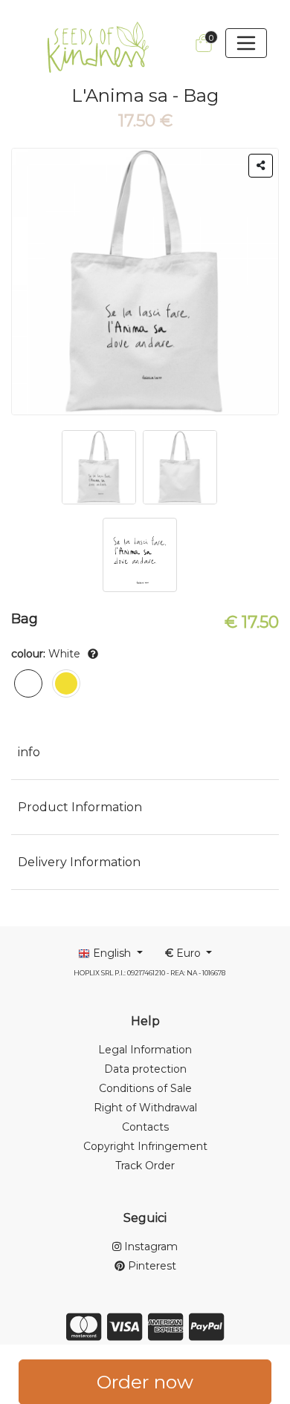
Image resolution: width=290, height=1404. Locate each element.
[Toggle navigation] (246, 43)
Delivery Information (79, 862)
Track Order (145, 1165)
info (29, 752)
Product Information (80, 807)
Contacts (145, 1127)
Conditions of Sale (145, 1088)
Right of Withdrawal (145, 1107)
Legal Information (145, 1049)
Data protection (145, 1069)
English (112, 953)
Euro (184, 953)
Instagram (149, 1246)
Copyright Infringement (145, 1146)
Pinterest (150, 1266)
